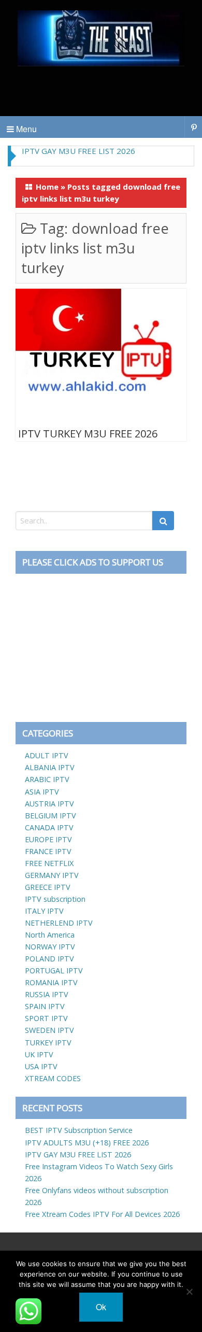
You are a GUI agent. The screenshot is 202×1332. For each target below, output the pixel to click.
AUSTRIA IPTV (49, 804)
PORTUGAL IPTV (54, 970)
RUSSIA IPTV (46, 994)
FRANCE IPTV (48, 851)
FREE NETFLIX (49, 863)
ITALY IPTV (44, 911)
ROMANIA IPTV (51, 982)
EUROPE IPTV (48, 839)
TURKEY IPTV (48, 1042)
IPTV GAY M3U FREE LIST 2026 (78, 151)
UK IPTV (39, 1054)
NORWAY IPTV (50, 947)
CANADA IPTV (49, 827)
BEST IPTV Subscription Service (79, 1130)
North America (50, 935)
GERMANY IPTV (52, 875)
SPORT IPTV (46, 1018)
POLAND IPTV (49, 958)
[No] (189, 1291)
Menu (25, 129)
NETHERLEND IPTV (59, 923)
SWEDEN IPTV (49, 1030)
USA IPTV (41, 1066)
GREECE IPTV (47, 887)
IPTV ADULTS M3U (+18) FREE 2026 (87, 1142)
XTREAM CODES (53, 1078)
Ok (101, 1307)
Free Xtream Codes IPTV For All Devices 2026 (102, 1214)
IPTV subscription (55, 899)
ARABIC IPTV (47, 779)
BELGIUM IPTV (50, 815)
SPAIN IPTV (45, 1006)
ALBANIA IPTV (50, 767)
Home (47, 186)
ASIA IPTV (42, 792)
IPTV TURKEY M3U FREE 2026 (87, 434)
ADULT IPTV (46, 755)
